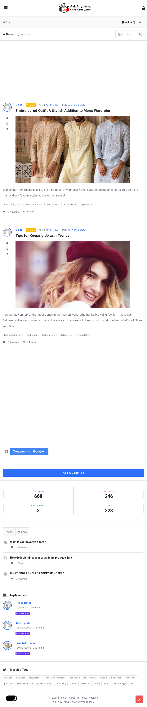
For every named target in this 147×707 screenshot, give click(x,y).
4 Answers (21, 547)
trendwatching (83, 334)
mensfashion (52, 204)
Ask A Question (134, 22)
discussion (34, 677)
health (103, 677)
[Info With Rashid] (76, 8)
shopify (96, 683)
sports (107, 683)
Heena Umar (23, 603)
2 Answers (21, 578)
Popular (9, 531)
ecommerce (59, 677)
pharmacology (44, 683)
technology (120, 683)
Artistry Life (23, 623)
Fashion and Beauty (75, 104)
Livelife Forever (25, 643)
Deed (19, 104)
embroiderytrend (13, 204)
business (20, 677)
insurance (130, 677)
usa (131, 683)
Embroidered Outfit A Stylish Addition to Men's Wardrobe (63, 110)
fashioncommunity (14, 334)
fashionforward (34, 204)
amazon (8, 677)
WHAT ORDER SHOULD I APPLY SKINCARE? (37, 573)
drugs (46, 677)
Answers (22, 531)
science (85, 683)
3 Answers (21, 563)
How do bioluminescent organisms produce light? (42, 557)
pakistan (8, 683)
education (74, 677)
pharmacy (61, 683)
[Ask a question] (139, 699)
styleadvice (86, 204)
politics (73, 683)
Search (10, 22)
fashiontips (32, 334)
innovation (116, 677)
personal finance (24, 683)
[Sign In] (143, 8)
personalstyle (70, 204)
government (90, 677)
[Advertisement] (73, 70)
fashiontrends (49, 334)
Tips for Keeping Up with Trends (42, 235)
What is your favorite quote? (28, 541)
